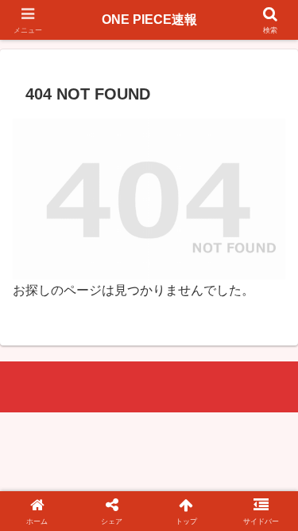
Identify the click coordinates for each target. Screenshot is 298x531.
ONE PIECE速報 (149, 19)
